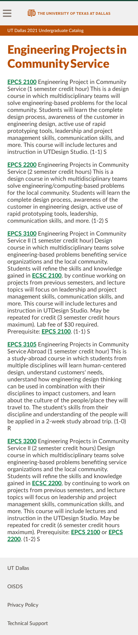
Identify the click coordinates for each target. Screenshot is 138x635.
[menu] (7, 13)
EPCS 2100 (21, 82)
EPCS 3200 (21, 441)
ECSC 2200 (46, 483)
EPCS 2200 (21, 165)
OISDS (15, 586)
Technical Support (27, 623)
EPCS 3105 (21, 345)
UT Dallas (18, 568)
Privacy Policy (22, 605)
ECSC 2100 (46, 276)
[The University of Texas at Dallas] (69, 13)
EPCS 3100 (21, 234)
